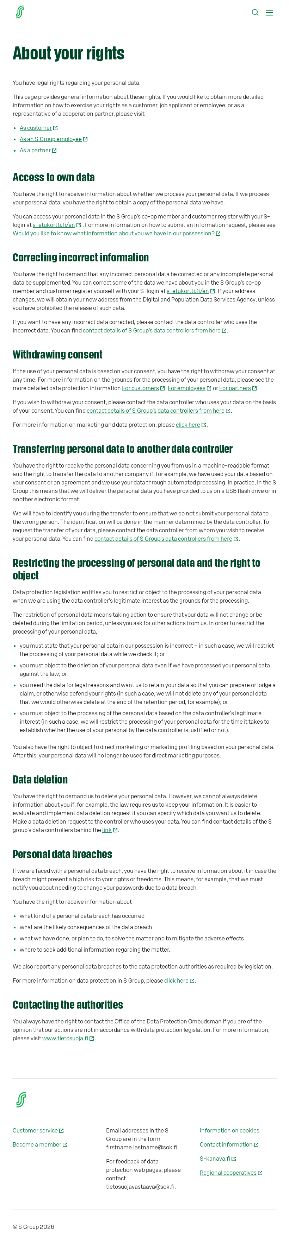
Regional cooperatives (228, 1173)
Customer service (35, 1131)
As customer (36, 128)
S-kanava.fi (215, 1159)
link (107, 830)
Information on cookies (229, 1131)
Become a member (37, 1145)
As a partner (35, 150)
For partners (235, 388)
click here (188, 425)
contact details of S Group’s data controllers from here (152, 331)
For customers (140, 388)
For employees (186, 388)
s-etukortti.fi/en (54, 225)
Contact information (226, 1145)
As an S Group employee (51, 139)
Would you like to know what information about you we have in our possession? (114, 233)
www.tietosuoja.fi (65, 1038)
